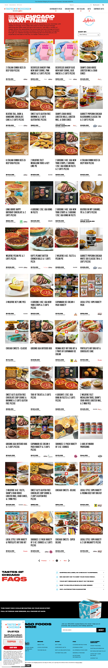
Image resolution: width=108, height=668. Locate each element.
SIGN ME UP (101, 630)
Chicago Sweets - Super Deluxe (65, 541)
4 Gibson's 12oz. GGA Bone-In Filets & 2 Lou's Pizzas (65, 397)
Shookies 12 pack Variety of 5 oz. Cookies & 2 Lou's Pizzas (41, 542)
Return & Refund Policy (98, 651)
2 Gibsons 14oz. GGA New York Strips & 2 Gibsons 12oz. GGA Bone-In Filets (65, 212)
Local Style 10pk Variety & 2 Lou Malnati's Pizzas (90, 541)
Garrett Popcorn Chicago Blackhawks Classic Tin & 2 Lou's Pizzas (91, 116)
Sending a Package (79, 652)
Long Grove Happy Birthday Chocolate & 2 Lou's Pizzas (16, 212)
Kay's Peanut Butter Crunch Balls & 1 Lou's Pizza (40, 258)
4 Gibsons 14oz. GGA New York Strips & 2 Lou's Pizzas (41, 305)
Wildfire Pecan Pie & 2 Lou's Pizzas (15, 257)
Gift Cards (19, 4)
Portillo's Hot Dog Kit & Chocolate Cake (90, 350)
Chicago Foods (69, 9)
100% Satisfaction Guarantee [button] (73, 589)
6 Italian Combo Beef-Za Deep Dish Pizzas (16, 162)
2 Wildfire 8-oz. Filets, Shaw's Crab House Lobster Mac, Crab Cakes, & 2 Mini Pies (16, 495)
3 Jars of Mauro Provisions (87, 445)
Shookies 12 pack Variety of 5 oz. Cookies (66, 445)
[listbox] (89, 34)
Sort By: (82, 31)
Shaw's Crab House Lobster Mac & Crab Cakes (88, 70)
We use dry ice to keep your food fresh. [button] (77, 577)
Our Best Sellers (60, 652)
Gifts (89, 9)
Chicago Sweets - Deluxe (65, 490)
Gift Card (58, 644)
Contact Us (94, 658)
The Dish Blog (41, 650)
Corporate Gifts (99, 9)
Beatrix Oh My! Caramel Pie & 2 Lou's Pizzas (90, 211)
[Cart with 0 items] (103, 5)
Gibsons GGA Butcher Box (41, 348)
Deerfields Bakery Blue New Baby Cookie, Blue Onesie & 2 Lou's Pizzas (65, 70)
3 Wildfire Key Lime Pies (16, 302)
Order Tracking (95, 645)
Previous (44, 560)
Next (65, 560)
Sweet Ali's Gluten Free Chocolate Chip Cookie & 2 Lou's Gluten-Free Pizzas (41, 495)
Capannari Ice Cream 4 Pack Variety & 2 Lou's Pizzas (40, 447)
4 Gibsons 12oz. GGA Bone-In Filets (41, 211)
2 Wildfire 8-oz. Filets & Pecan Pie (65, 257)
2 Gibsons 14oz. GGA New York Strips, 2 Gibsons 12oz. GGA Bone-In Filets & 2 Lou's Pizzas (65, 165)
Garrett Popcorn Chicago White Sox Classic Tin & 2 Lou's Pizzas (91, 258)
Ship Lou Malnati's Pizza (62, 650)
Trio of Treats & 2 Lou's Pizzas (41, 396)
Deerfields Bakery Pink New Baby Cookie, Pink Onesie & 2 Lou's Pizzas (40, 70)
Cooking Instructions (80, 644)
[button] (13, 641)
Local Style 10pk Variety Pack (90, 304)
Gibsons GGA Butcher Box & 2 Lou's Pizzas (16, 445)
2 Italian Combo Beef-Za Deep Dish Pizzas (16, 69)
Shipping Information (97, 648)
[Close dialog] (23, 622)
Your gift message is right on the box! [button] (77, 581)
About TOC (40, 644)
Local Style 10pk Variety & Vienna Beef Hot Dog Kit (91, 492)
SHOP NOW (13, 648)
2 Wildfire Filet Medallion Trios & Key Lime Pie (40, 163)
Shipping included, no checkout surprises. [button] (79, 572)
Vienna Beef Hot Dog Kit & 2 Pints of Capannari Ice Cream (66, 351)
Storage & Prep (78, 647)
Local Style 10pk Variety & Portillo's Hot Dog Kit (16, 541)
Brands (6, 4)
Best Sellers (81, 9)
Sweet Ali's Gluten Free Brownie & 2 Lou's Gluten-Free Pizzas (41, 116)
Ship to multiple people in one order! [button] (76, 585)
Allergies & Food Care (80, 650)
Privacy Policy (79, 662)
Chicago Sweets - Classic (16, 348)
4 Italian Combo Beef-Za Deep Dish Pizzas (90, 162)
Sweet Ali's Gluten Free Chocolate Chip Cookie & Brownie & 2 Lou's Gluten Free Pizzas (16, 399)
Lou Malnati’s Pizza (56, 9)
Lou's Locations (42, 647)
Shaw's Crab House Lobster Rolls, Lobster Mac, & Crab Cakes (65, 116)
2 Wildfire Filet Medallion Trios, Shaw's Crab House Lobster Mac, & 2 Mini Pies (90, 399)
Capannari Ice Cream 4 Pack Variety (64, 304)
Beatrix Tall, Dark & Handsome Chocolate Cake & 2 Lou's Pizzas (15, 116)
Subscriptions (12, 4)
